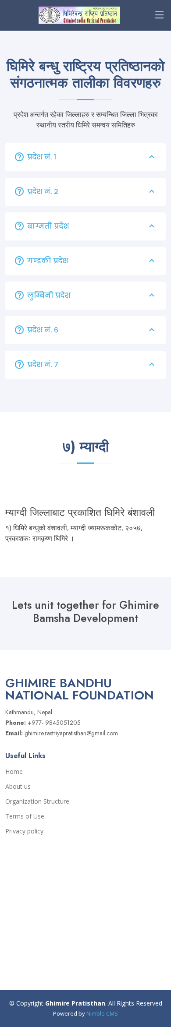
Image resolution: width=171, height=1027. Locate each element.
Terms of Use (24, 816)
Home (14, 772)
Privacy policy (24, 831)
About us (18, 786)
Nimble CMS (102, 1013)
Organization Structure (37, 801)
